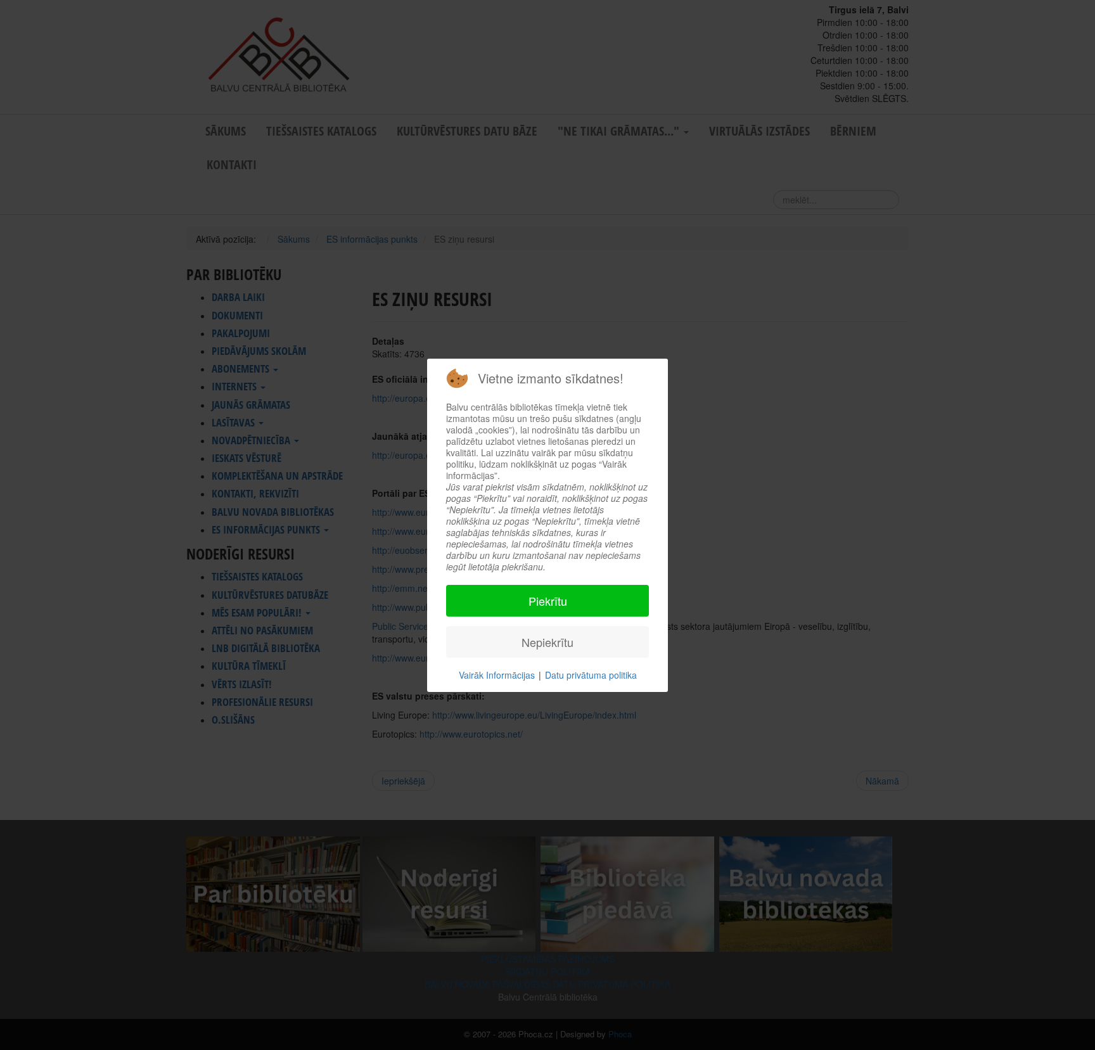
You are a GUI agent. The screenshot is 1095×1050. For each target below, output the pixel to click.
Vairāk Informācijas (497, 675)
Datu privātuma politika (591, 675)
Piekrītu (547, 600)
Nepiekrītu (547, 642)
